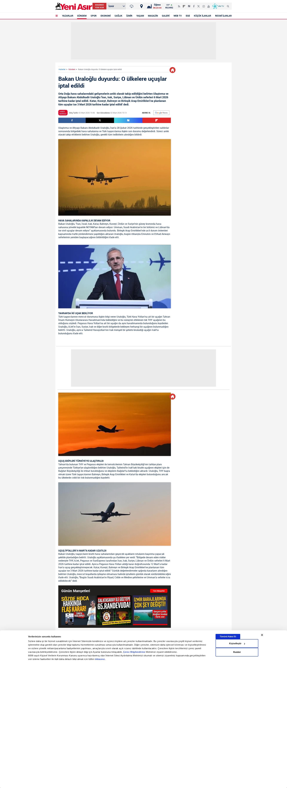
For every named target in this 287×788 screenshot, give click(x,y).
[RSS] (179, 5)
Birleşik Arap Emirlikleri (129, 230)
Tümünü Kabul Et (228, 636)
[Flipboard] (184, 5)
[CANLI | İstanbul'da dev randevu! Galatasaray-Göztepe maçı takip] (114, 610)
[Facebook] (193, 5)
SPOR (94, 15)
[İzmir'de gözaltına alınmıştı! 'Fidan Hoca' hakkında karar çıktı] (78, 610)
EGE (188, 15)
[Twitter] (198, 5)
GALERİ (166, 15)
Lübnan (162, 227)
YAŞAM (140, 15)
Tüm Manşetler (159, 591)
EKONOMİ (106, 15)
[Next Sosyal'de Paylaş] (189, 5)
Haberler (62, 69)
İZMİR (129, 15)
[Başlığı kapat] (262, 635)
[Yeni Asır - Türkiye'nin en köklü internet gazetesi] (73, 6)
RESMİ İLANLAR (223, 15)
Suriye (131, 223)
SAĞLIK (118, 15)
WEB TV (178, 15)
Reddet (237, 652)
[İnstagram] (204, 5)
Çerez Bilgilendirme (134, 652)
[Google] (161, 112)
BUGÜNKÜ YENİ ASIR (99, 6)
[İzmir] (132, 6)
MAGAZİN (153, 15)
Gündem (71, 69)
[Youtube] (208, 5)
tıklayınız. (100, 659)
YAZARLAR (67, 15)
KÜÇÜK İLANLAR (202, 15)
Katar (96, 223)
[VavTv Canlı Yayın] (218, 6)
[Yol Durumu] (141, 6)
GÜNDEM (82, 15)
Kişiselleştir (235, 643)
